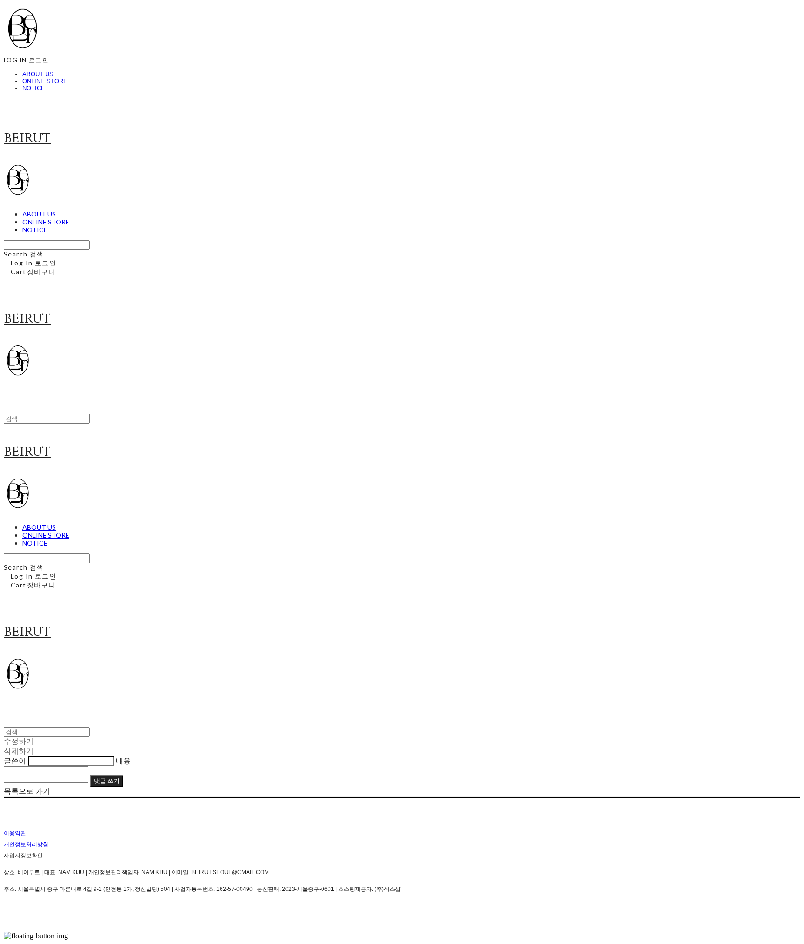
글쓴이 (15, 761)
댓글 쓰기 (107, 780)
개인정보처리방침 (26, 844)
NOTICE (33, 88)
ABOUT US (38, 74)
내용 (123, 761)
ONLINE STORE (44, 81)
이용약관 (15, 833)
